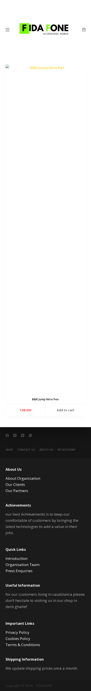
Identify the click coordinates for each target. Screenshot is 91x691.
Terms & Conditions (23, 644)
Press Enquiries (19, 570)
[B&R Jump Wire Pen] (46, 230)
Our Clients (15, 484)
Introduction (16, 558)
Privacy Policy (17, 632)
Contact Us (26, 450)
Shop (9, 450)
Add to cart (65, 410)
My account (66, 450)
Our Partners (17, 490)
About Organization (23, 478)
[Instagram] (15, 435)
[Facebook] (7, 435)
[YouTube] (22, 435)
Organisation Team (23, 564)
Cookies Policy (18, 638)
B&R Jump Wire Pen (45, 399)
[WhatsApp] (30, 435)
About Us (46, 450)
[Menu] (7, 30)
